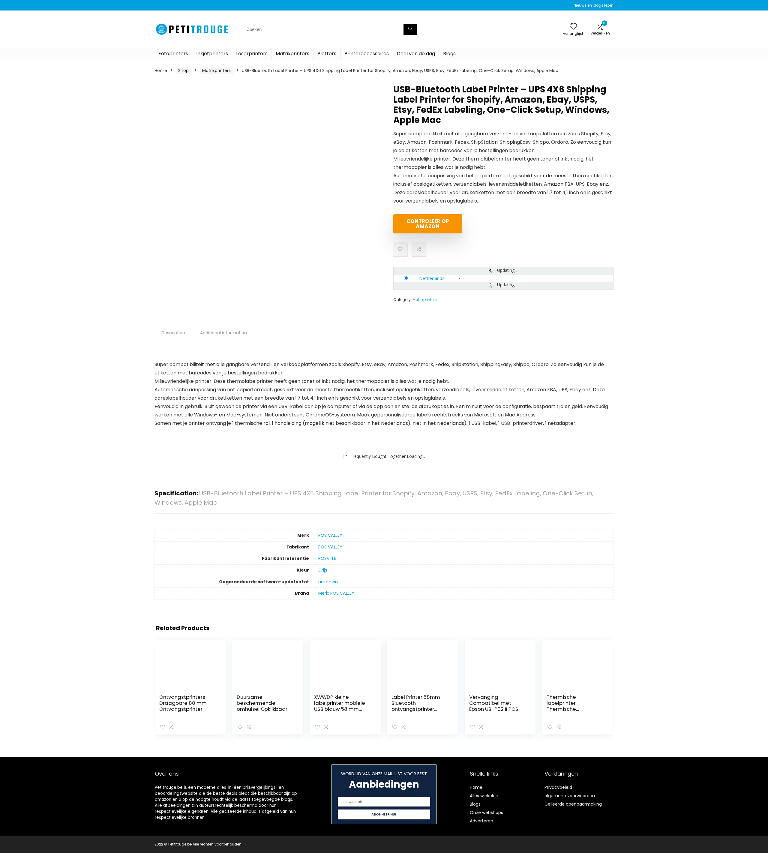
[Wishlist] (573, 27)
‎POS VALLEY (330, 535)
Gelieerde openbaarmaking (573, 804)
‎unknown (328, 582)
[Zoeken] (410, 29)
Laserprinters (252, 53)
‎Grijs (322, 570)
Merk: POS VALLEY (336, 593)
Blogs (449, 53)
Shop (183, 71)
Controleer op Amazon (427, 224)
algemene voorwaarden (569, 796)
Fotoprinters (173, 53)
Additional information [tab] (223, 333)
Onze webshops (486, 812)
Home (160, 71)
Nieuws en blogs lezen (594, 5)
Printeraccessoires (366, 53)
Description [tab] (173, 333)
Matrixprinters (292, 53)
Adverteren (481, 821)
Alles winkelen (484, 796)
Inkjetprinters (212, 53)
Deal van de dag (416, 53)
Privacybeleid (558, 787)
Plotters (326, 53)
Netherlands (432, 278)
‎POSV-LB (327, 558)
